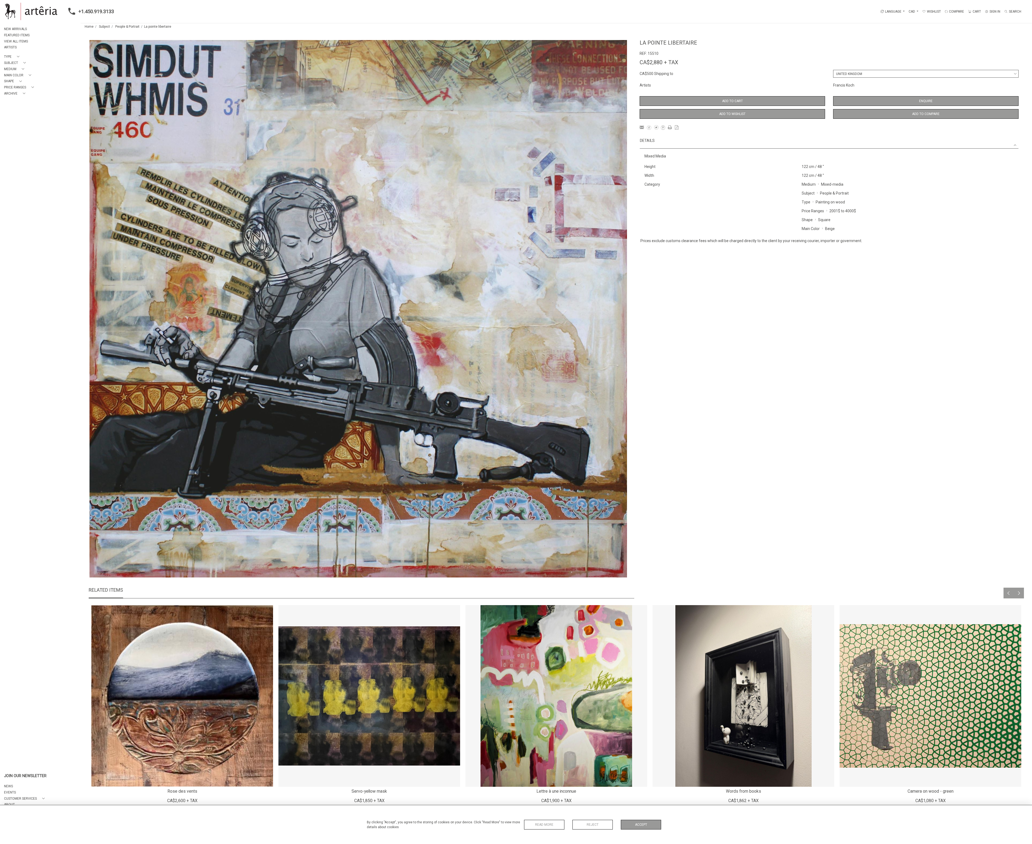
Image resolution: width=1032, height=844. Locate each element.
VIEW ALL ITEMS (16, 41)
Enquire (926, 101)
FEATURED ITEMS (17, 35)
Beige (830, 229)
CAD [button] (912, 11)
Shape (807, 220)
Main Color (811, 229)
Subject (104, 26)
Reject (593, 825)
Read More (544, 825)
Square (824, 220)
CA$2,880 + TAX (659, 62)
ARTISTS (10, 47)
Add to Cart (732, 101)
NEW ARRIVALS (15, 29)
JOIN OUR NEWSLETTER (25, 776)
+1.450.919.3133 (96, 11)
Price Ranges (813, 211)
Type (806, 202)
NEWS (8, 786)
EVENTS (10, 792)
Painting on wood (830, 202)
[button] (13, 57)
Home (89, 26)
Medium (809, 184)
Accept (641, 825)
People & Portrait (127, 26)
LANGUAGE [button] (893, 11)
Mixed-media (832, 184)
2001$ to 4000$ (842, 211)
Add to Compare (926, 114)
